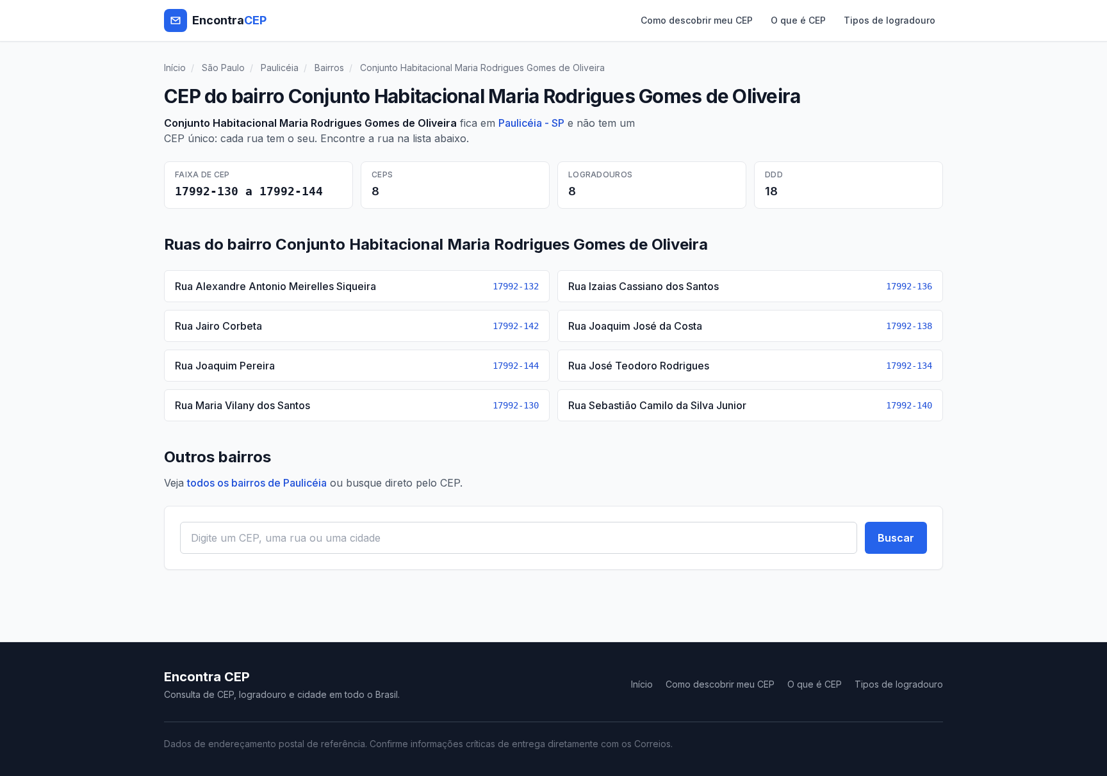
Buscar (896, 537)
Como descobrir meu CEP (697, 20)
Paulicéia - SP (531, 123)
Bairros (329, 67)
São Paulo (223, 67)
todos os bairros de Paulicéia (257, 482)
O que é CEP (798, 20)
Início (175, 67)
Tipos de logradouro (889, 20)
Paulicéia (280, 67)
